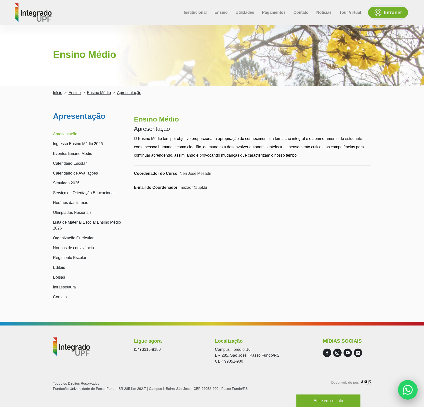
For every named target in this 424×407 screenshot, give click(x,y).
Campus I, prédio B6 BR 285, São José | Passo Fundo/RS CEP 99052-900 (247, 355)
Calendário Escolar (70, 163)
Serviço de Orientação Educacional (84, 193)
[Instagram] (337, 353)
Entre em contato (328, 401)
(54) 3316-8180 (147, 349)
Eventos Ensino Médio (72, 153)
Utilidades (245, 12)
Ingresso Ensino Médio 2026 (78, 144)
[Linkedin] (358, 353)
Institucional (195, 12)
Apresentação (65, 134)
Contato (300, 12)
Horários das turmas (70, 203)
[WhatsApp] (408, 390)
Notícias (323, 12)
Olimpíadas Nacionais (72, 212)
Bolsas (59, 277)
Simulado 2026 (66, 183)
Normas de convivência (73, 248)
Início (57, 93)
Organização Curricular (73, 238)
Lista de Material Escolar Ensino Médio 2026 (87, 225)
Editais (59, 267)
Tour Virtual (350, 12)
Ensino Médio (99, 93)
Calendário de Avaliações (75, 173)
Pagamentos (274, 12)
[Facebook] (327, 353)
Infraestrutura (64, 287)
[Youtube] (348, 353)
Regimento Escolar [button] (69, 258)
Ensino (221, 12)
